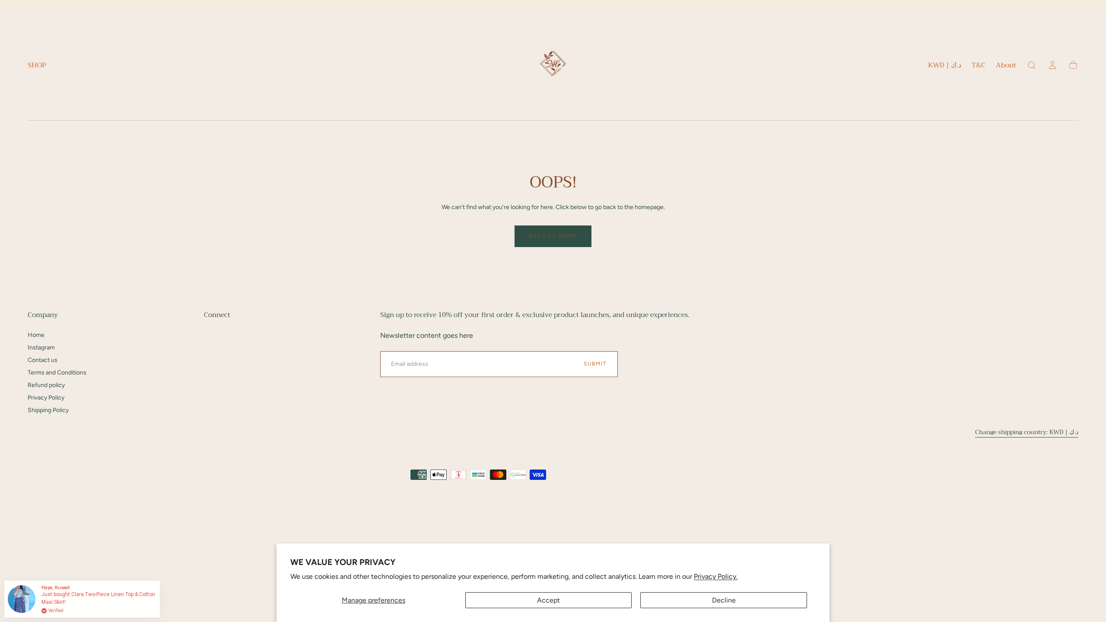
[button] (944, 66)
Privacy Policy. (715, 576)
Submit (595, 364)
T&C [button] (978, 66)
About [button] (1006, 66)
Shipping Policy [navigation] (48, 410)
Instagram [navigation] (41, 347)
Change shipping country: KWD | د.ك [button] (1026, 431)
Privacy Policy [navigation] (46, 397)
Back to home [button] (553, 236)
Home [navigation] (36, 335)
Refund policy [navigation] (46, 385)
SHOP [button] (37, 66)
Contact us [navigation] (42, 360)
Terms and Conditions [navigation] (57, 372)
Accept (548, 600)
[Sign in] (1052, 65)
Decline (724, 600)
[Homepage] (553, 65)
